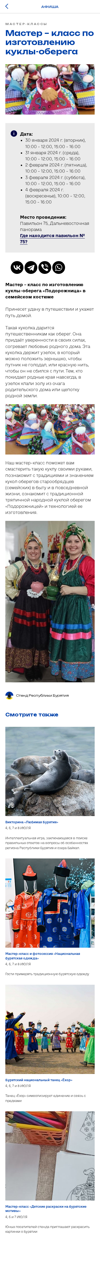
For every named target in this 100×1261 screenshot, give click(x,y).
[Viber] (44, 267)
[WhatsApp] (58, 267)
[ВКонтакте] (17, 267)
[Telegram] (31, 267)
